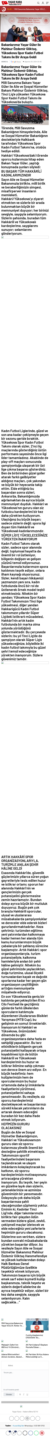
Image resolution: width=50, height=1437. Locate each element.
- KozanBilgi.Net (18, 1426)
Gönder (9, 1394)
